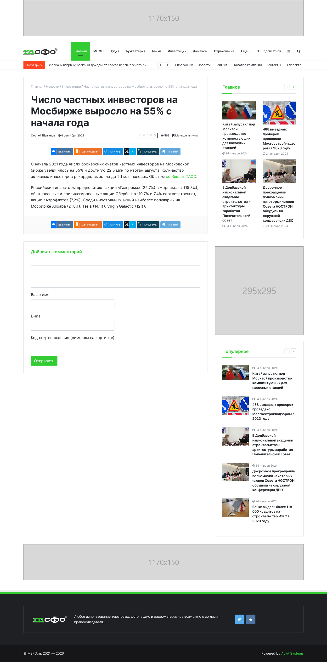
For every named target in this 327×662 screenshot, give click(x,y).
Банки (156, 51)
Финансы (200, 51)
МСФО (98, 51)
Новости (204, 65)
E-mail (36, 316)
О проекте (293, 65)
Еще (244, 51)
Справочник (184, 65)
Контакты (274, 65)
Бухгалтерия (135, 51)
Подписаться (271, 51)
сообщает (175, 176)
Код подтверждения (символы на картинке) (72, 337)
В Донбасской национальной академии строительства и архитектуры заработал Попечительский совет (272, 444)
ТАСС (191, 176)
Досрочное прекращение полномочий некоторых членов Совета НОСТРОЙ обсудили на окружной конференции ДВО (273, 480)
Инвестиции (177, 51)
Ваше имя (40, 294)
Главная (80, 51)
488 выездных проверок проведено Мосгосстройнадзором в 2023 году (279, 138)
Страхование (224, 51)
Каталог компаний (248, 65)
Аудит (114, 51)
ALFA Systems (292, 653)
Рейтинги (222, 65)
